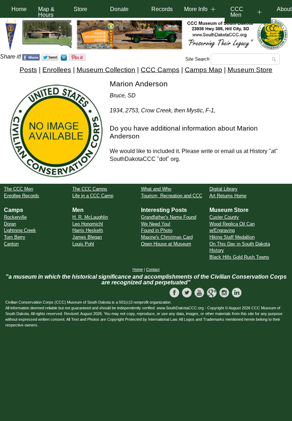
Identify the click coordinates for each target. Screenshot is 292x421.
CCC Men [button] (236, 12)
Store (80, 9)
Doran (10, 224)
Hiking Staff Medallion (232, 237)
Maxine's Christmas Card (167, 237)
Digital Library (223, 189)
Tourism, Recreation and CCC (171, 195)
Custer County (224, 217)
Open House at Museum (166, 244)
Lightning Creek (20, 230)
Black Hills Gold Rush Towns (239, 257)
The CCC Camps (89, 189)
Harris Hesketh (87, 230)
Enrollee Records (21, 195)
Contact (153, 269)
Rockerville (15, 217)
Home (19, 9)
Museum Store (250, 69)
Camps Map (203, 69)
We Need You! (156, 224)
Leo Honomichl (87, 224)
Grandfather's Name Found (168, 217)
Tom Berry (14, 237)
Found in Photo (156, 230)
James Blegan (87, 237)
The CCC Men (18, 189)
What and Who (156, 189)
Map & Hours (46, 12)
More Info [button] (196, 9)
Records (162, 9)
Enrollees (56, 69)
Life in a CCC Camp (92, 195)
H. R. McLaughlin (90, 217)
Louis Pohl (83, 244)
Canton (11, 244)
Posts (28, 69)
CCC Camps (160, 69)
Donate (119, 9)
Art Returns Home (227, 195)
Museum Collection (106, 69)
